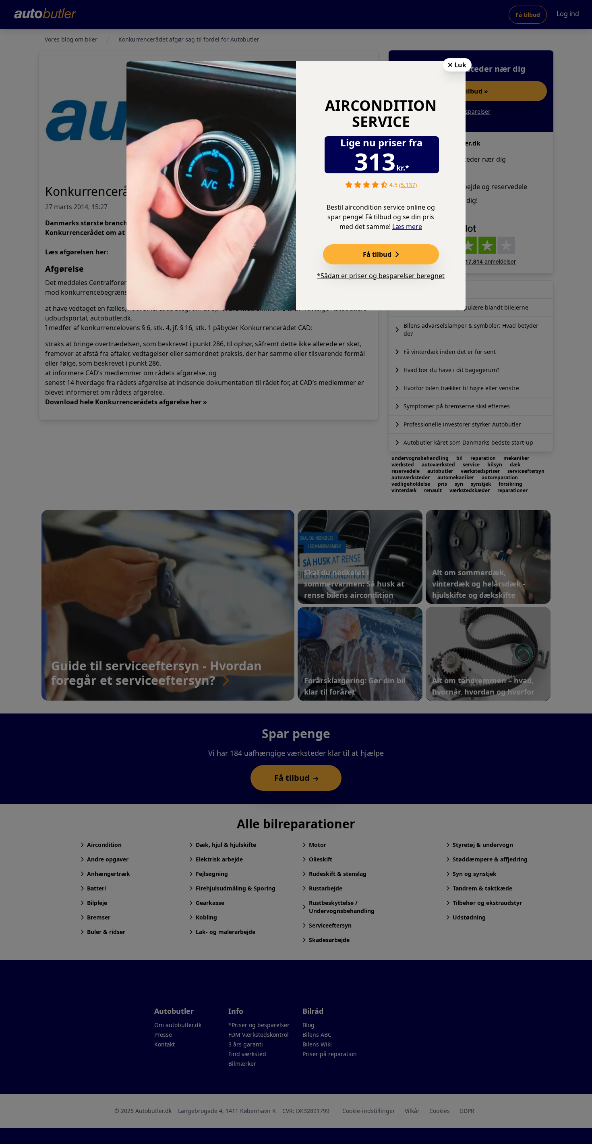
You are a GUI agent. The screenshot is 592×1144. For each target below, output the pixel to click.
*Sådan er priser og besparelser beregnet (381, 275)
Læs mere (407, 226)
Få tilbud (378, 254)
